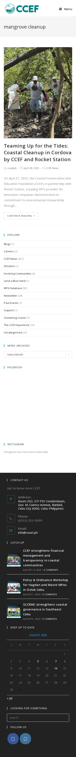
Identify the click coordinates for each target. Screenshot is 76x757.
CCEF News (52, 168)
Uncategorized (13, 332)
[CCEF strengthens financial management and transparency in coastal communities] (14, 559)
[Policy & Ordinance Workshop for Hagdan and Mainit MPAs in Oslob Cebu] (14, 586)
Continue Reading (19, 215)
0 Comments (51, 570)
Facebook (14, 367)
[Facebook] (13, 738)
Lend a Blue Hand (15, 281)
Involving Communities (17, 273)
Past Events (11, 303)
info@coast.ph (28, 532)
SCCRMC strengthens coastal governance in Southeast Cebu (45, 609)
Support (9, 310)
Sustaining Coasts (15, 317)
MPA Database (13, 288)
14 (55, 668)
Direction (9, 266)
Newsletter (10, 295)
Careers (9, 251)
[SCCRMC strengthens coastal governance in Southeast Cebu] (14, 611)
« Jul (9, 698)
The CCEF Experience (16, 325)
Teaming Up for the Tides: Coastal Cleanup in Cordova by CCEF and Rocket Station (38, 152)
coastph (12, 168)
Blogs (7, 244)
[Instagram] (25, 738)
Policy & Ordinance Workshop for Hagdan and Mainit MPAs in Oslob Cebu (45, 585)
